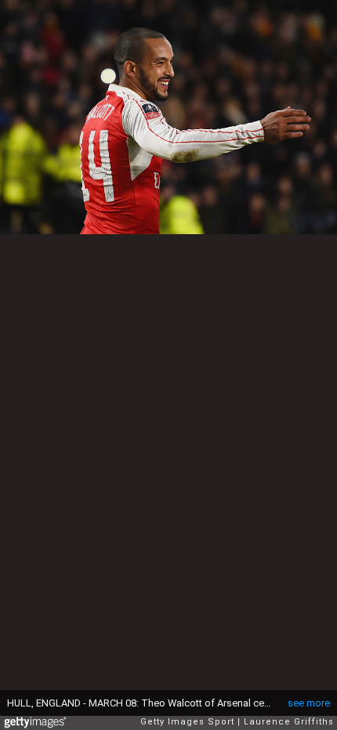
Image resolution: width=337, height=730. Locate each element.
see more (309, 703)
